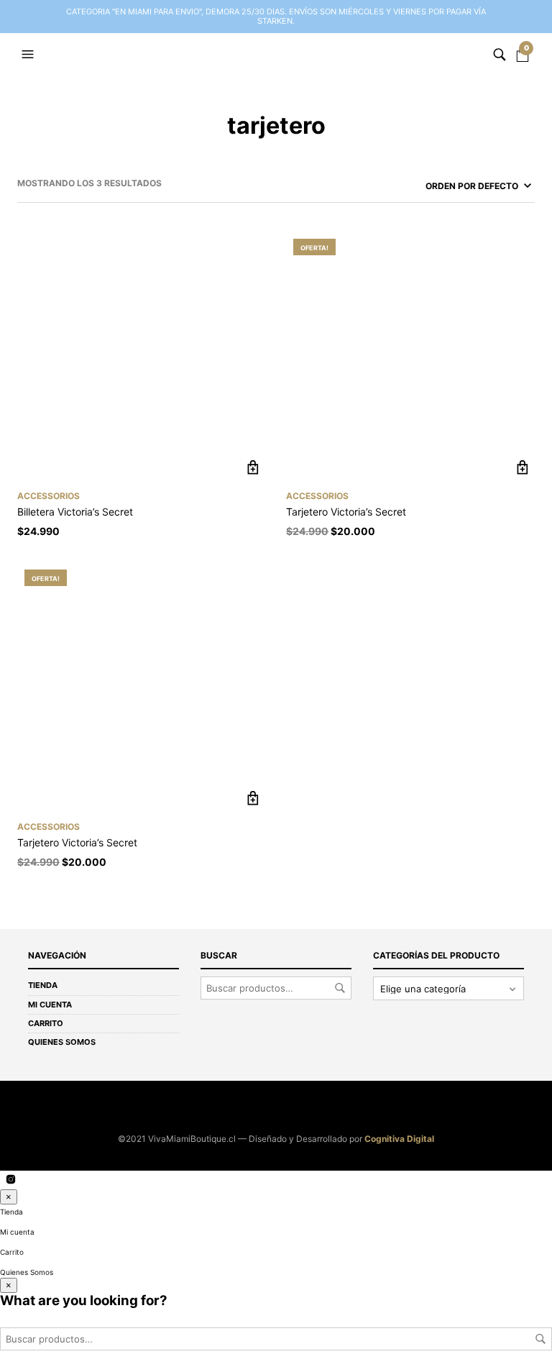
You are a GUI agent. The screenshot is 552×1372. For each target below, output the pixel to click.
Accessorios (48, 495)
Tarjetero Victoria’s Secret (346, 512)
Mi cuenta (50, 1005)
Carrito (45, 1023)
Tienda (43, 985)
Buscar (340, 988)
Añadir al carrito (253, 467)
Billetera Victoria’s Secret (75, 512)
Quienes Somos (62, 1042)
